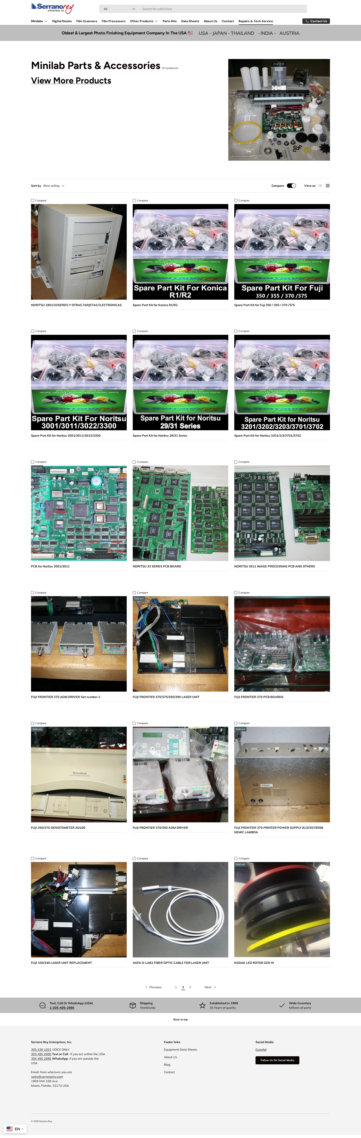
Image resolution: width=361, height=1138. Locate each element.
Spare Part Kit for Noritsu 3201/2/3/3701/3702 (267, 435)
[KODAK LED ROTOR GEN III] (282, 910)
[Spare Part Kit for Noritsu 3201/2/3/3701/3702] (282, 382)
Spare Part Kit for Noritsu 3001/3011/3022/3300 (66, 435)
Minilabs (37, 21)
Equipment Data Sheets (180, 1049)
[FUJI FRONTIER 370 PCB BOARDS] (282, 644)
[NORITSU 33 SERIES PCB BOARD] (180, 513)
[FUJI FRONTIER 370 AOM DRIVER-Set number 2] (79, 644)
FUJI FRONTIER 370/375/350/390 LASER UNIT (166, 697)
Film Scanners (86, 21)
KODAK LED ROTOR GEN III (254, 963)
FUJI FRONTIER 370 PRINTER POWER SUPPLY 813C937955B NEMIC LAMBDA (278, 830)
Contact (228, 21)
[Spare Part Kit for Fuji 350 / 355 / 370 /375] (282, 252)
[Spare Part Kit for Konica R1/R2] (180, 252)
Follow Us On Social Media (277, 1060)
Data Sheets (190, 21)
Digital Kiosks (62, 21)
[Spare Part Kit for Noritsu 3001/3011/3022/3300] (79, 382)
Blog (167, 1064)
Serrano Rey (45, 1121)
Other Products (141, 21)
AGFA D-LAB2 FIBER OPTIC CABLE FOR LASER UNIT (171, 963)
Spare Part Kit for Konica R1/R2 (155, 305)
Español (261, 1049)
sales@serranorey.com (47, 1076)
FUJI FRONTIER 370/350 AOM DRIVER (160, 827)
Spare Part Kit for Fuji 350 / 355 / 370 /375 (264, 305)
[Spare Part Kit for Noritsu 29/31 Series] (180, 382)
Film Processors (114, 21)
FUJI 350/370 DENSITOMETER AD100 (58, 827)
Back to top (180, 1019)
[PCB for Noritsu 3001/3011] (79, 513)
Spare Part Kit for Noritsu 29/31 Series (160, 435)
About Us (210, 21)
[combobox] (203, 9)
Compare (278, 186)
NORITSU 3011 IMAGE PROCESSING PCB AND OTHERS (274, 566)
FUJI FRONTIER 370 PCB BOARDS (258, 697)
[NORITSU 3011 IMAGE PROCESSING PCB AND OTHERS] (282, 513)
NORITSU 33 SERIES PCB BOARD (157, 566)
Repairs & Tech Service (256, 21)
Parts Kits (170, 21)
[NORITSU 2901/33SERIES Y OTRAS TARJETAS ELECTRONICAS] (79, 252)
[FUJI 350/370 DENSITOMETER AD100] (79, 774)
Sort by (36, 186)
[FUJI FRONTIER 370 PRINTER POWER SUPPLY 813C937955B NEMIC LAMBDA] (282, 774)
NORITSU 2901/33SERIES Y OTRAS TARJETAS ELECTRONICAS (76, 305)
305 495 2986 (41, 1054)
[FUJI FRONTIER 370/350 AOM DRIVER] (180, 774)
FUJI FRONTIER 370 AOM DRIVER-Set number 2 (65, 697)
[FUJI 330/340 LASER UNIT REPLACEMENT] (79, 910)
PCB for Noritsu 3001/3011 (50, 566)
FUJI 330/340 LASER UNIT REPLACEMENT (61, 963)
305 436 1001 (41, 1049)
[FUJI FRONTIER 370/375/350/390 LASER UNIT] (180, 644)
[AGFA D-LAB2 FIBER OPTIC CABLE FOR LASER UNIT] (180, 910)
